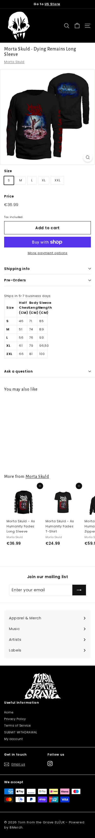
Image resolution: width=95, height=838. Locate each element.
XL (43, 180)
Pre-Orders (15, 280)
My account (13, 739)
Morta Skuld (14, 61)
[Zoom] (87, 157)
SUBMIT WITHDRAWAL (20, 732)
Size (8, 170)
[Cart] (77, 26)
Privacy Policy (15, 719)
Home (9, 712)
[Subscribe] (79, 590)
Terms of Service (17, 725)
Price (9, 196)
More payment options (47, 253)
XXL (57, 180)
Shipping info (17, 268)
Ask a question (18, 371)
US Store (52, 4)
